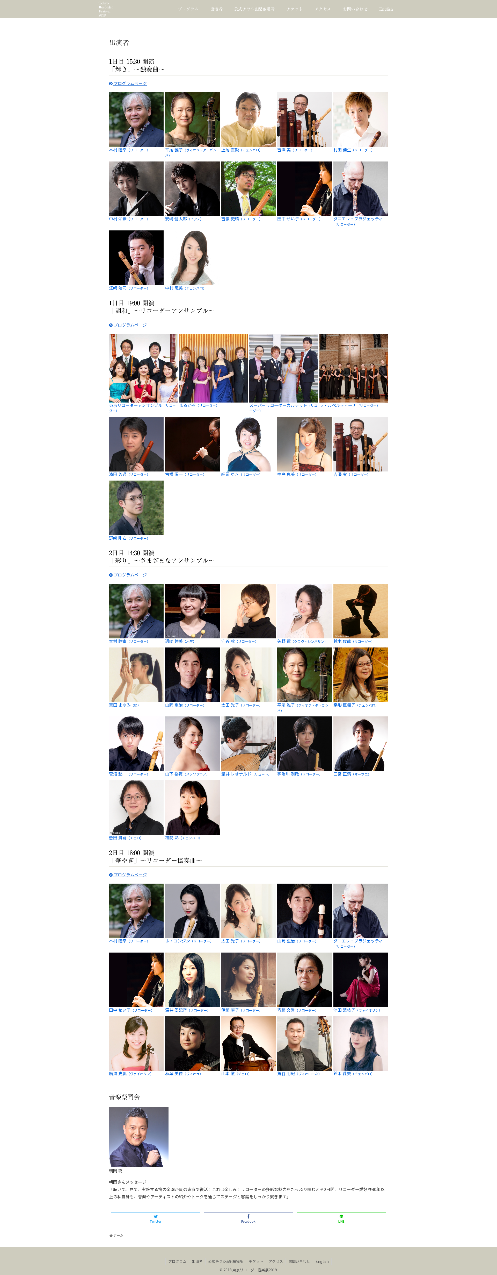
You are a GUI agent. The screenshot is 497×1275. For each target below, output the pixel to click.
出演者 (197, 1261)
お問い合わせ (299, 1261)
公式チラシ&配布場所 (225, 1261)
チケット (256, 1261)
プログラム (177, 1261)
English (322, 1261)
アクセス (276, 1261)
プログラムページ (130, 83)
